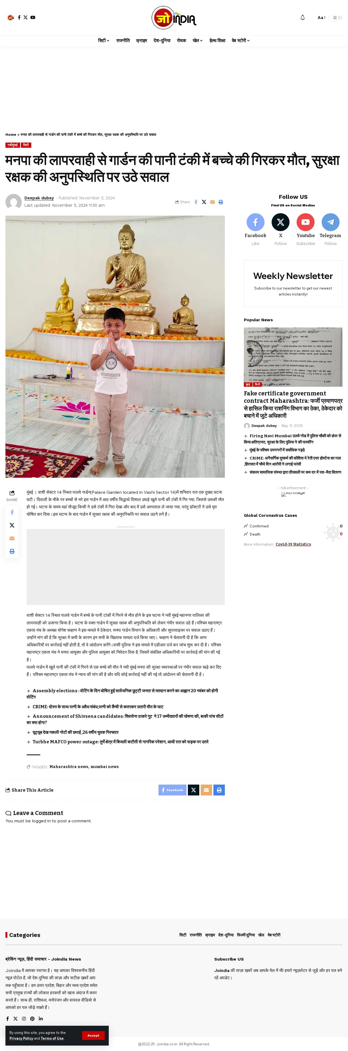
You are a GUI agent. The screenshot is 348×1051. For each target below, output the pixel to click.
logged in (41, 820)
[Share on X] (204, 202)
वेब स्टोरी (274, 935)
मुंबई (248, 384)
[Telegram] (331, 230)
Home (10, 135)
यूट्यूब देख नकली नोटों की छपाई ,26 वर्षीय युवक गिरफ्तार (76, 732)
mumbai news (105, 766)
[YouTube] (33, 17)
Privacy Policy (21, 1038)
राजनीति (196, 935)
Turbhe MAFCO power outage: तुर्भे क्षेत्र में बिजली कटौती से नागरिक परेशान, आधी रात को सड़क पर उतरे (121, 741)
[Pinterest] (32, 1019)
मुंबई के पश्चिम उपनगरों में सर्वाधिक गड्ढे (277, 450)
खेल (261, 935)
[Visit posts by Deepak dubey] (13, 202)
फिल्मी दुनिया (246, 935)
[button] (93, 1035)
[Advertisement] (174, 86)
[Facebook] (19, 17)
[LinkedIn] (41, 1019)
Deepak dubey (39, 198)
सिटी (26, 145)
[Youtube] (306, 230)
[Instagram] (24, 1019)
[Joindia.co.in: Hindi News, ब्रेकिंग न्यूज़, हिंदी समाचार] (174, 17)
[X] (25, 17)
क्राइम (210, 935)
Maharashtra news (68, 766)
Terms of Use (52, 1038)
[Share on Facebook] (196, 202)
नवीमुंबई (13, 145)
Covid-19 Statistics (293, 544)
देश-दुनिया (226, 935)
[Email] (212, 202)
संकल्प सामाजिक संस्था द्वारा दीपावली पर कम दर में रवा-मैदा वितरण (295, 472)
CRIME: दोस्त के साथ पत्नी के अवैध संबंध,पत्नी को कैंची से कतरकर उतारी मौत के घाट (98, 706)
